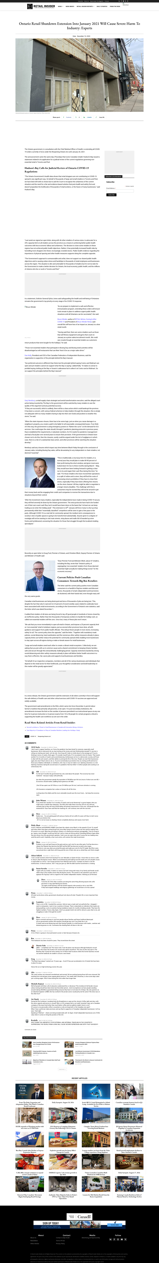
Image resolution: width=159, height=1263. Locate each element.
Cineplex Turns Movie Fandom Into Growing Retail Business (96, 1127)
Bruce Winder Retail (84, 322)
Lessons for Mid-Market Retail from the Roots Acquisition (96, 1196)
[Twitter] (125, 1)
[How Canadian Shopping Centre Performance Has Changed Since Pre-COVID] (27, 1045)
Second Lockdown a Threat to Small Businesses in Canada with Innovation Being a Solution (55, 727)
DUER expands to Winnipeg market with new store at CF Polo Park (30, 1127)
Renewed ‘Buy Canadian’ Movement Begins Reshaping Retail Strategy (29, 1196)
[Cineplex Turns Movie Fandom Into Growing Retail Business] (96, 1115)
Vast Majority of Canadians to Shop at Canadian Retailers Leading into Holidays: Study (53, 730)
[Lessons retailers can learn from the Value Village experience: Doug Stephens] (96, 1139)
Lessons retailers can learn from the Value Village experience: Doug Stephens (96, 1151)
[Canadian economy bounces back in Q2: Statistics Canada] (129, 1091)
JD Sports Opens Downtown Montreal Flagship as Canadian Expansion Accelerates (129, 1128)
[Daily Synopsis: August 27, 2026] (129, 1162)
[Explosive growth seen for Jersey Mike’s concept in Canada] (63, 1139)
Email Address (111, 188)
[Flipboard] (123, 1)
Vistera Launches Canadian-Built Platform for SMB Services (96, 1174)
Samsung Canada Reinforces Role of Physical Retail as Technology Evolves (129, 1196)
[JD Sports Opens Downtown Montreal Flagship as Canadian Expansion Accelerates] (129, 1115)
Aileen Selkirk (36, 855)
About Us (33, 1238)
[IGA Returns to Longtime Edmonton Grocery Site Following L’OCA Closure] (63, 1115)
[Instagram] (128, 1)
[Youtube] (121, 1239)
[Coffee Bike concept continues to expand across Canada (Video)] (29, 1162)
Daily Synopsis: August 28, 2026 (63, 1102)
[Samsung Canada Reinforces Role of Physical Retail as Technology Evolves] (129, 1184)
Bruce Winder (62, 319)
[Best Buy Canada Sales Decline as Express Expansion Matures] (29, 1139)
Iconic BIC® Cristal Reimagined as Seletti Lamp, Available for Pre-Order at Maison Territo (96, 1104)
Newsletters (34, 1241)
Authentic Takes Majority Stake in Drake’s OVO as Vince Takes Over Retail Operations (63, 1197)
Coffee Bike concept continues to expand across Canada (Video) (29, 1174)
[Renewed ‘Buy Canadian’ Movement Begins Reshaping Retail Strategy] (29, 1184)
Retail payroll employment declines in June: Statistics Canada (129, 1151)
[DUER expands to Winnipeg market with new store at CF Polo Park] (29, 1115)
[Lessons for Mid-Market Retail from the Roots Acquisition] (96, 1184)
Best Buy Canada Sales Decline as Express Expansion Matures (29, 1151)
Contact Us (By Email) (62, 1238)
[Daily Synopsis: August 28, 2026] (63, 1091)
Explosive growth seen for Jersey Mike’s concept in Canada (63, 1151)
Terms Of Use (60, 1241)
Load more (62, 1069)
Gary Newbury (30, 400)
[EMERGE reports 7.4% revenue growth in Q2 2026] (63, 1162)
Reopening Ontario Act (44, 736)
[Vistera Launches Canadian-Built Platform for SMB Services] (96, 1162)
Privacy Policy (60, 1243)
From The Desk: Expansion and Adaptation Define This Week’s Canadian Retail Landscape (30, 1104)
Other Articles (34, 1243)
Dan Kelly (28, 355)
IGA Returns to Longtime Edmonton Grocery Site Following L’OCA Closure (63, 1127)
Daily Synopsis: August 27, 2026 (129, 1173)
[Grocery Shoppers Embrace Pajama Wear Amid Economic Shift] (69, 1045)
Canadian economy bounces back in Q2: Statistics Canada (129, 1103)
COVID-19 (33, 736)
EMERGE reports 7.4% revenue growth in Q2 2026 (63, 1174)
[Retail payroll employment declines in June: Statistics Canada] (129, 1139)
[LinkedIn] (119, 1)
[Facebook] (121, 1)
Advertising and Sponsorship (91, 1238)
